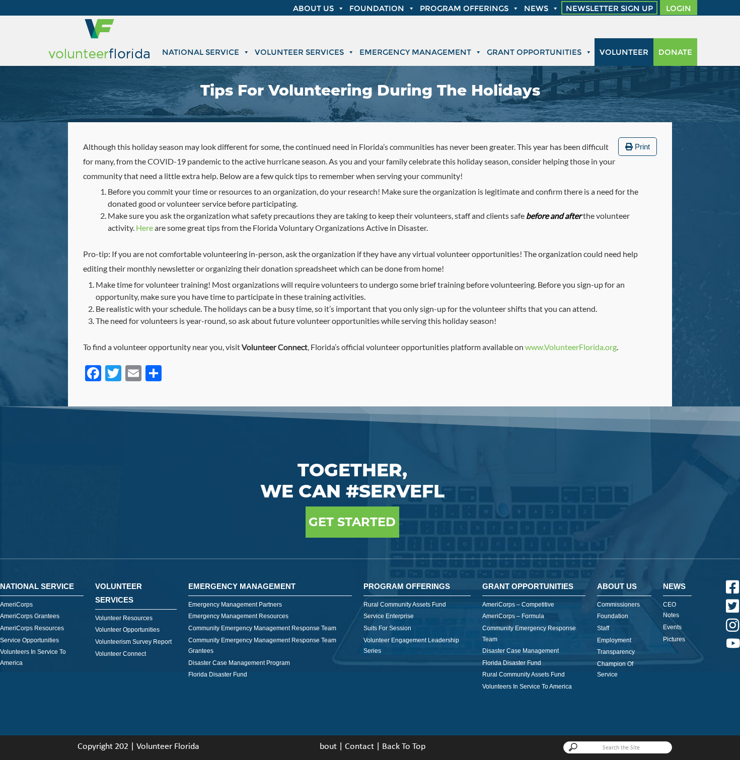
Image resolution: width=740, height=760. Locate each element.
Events (672, 627)
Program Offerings (464, 8)
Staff (603, 628)
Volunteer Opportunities (127, 629)
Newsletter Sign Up (609, 8)
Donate (675, 52)
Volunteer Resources (124, 618)
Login (678, 8)
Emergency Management (415, 52)
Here (144, 227)
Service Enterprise (388, 616)
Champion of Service (615, 669)
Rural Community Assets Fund (404, 604)
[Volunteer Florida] (99, 59)
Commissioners (618, 604)
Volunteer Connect (120, 653)
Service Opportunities (29, 640)
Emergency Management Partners (235, 604)
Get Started (352, 522)
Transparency (616, 651)
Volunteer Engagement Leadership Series (411, 646)
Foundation (376, 8)
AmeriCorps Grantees (29, 616)
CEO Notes (671, 610)
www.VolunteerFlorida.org (571, 347)
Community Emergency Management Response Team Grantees (262, 646)
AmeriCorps (16, 604)
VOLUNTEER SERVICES (118, 593)
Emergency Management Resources (238, 616)
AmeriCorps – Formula (513, 616)
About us (313, 8)
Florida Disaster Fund (217, 674)
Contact (359, 746)
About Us (617, 586)
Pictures (674, 639)
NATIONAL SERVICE (37, 586)
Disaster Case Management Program (239, 662)
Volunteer (624, 52)
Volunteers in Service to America (33, 657)
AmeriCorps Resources (32, 628)
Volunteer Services (299, 52)
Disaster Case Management (520, 650)
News (536, 8)
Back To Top (403, 746)
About (326, 746)
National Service (200, 52)
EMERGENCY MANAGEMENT (241, 586)
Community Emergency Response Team (529, 634)
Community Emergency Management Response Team (262, 628)
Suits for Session (387, 628)
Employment (614, 640)
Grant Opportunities (534, 52)
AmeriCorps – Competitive (518, 604)
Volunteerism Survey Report (133, 641)
